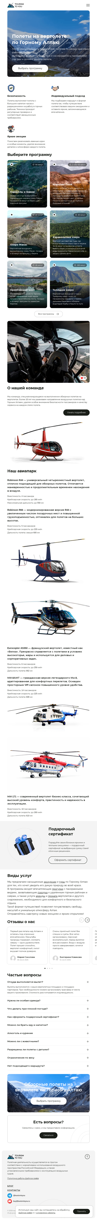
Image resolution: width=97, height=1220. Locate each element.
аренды (40, 896)
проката (52, 896)
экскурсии (50, 881)
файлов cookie (25, 1213)
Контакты (13, 1190)
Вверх (87, 1156)
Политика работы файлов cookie (23, 1178)
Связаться (48, 1135)
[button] (44, 968)
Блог (10, 1186)
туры (62, 881)
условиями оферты (45, 1213)
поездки (43, 892)
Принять (81, 1211)
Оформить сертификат (67, 860)
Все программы (46, 314)
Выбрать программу (30, 68)
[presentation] (87, 920)
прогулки (57, 889)
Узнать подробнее (76, 412)
